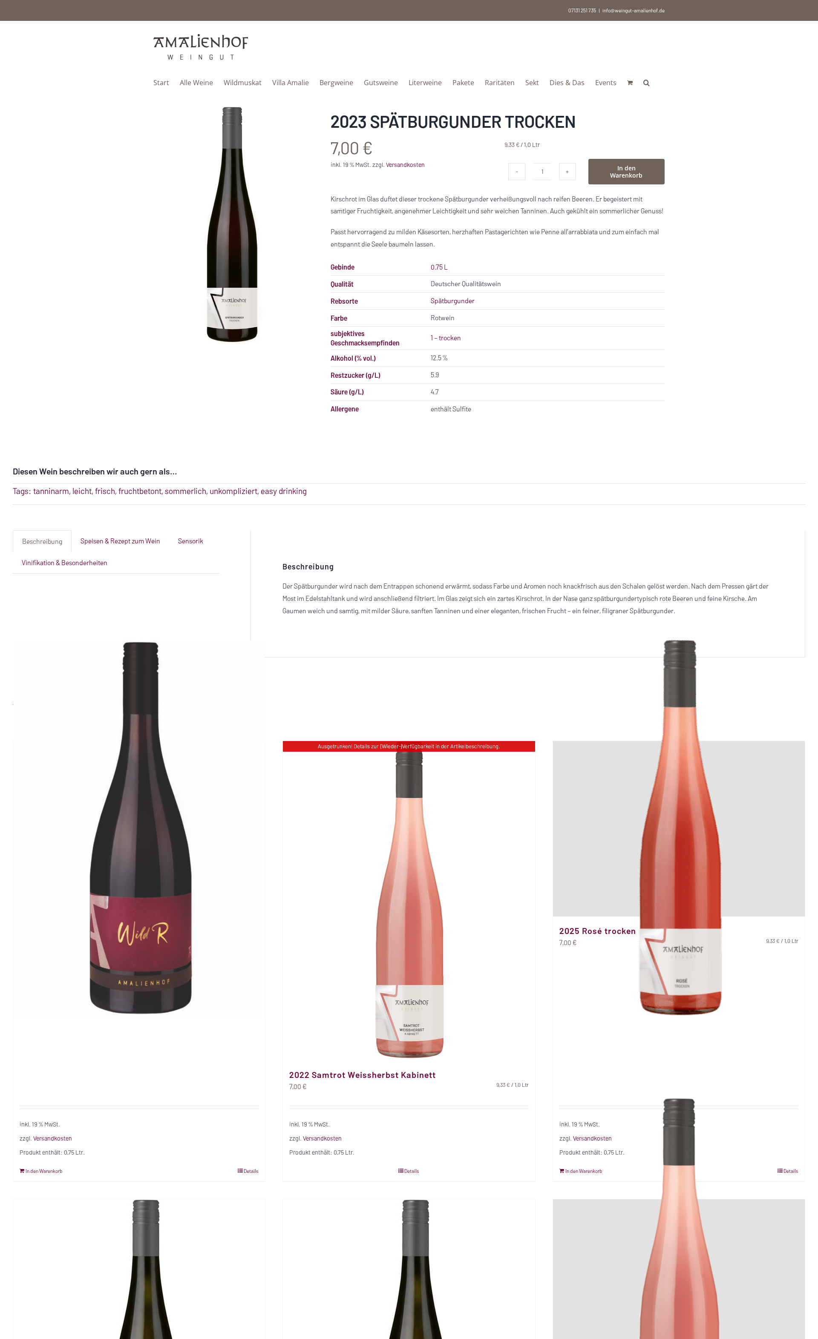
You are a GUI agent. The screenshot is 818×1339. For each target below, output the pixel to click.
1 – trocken (446, 337)
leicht (82, 491)
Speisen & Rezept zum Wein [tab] (120, 541)
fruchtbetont (139, 491)
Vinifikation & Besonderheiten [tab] (64, 562)
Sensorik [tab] (190, 541)
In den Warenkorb (626, 171)
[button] (646, 81)
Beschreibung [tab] (42, 541)
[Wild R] (139, 829)
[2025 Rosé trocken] (679, 829)
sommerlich (185, 491)
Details (251, 1171)
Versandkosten (405, 164)
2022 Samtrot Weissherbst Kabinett (362, 1074)
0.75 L (439, 267)
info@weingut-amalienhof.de (633, 10)
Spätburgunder (453, 300)
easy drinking (284, 491)
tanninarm (51, 491)
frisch (105, 491)
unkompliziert (233, 491)
